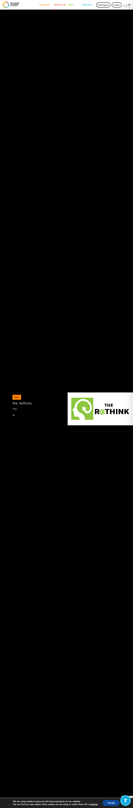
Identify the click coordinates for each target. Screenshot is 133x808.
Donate (117, 5)
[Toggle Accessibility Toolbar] (126, 800)
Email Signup (103, 5)
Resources (87, 4)
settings (94, 804)
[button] (129, 5)
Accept (111, 802)
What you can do (60, 5)
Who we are (44, 4)
